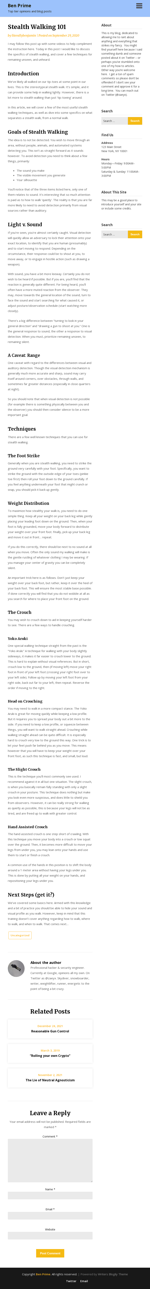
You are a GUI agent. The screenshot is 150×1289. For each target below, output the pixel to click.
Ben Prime (19, 5)
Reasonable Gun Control (50, 1031)
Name (50, 1189)
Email (50, 1209)
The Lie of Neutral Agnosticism (50, 1080)
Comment (50, 1136)
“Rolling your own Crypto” (50, 1056)
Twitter (71, 1281)
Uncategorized (20, 935)
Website (50, 1229)
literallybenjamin (24, 35)
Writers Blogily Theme (113, 1274)
